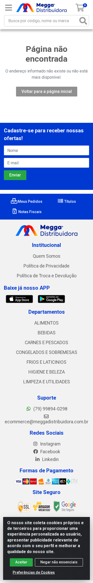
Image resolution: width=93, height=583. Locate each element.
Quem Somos (46, 256)
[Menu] (8, 7)
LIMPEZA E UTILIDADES (46, 381)
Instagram (49, 444)
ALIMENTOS (46, 323)
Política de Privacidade (46, 266)
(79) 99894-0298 (49, 408)
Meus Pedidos (29, 201)
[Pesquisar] (83, 20)
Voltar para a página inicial (46, 91)
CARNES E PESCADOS (46, 342)
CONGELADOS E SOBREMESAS (46, 352)
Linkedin (50, 459)
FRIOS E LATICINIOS (46, 362)
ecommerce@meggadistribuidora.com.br (46, 421)
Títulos (70, 201)
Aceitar (21, 562)
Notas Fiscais (30, 212)
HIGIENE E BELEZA (46, 372)
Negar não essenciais (59, 562)
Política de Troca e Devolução (46, 275)
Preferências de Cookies (34, 572)
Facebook (49, 451)
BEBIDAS (47, 332)
